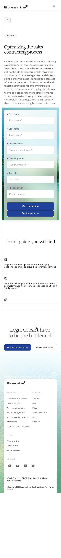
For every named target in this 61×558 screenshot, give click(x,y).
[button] (54, 6)
